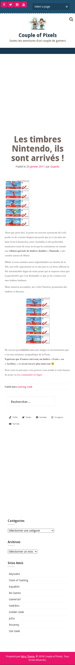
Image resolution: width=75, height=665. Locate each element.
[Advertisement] (37, 93)
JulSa (12, 618)
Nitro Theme (28, 656)
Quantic (54, 166)
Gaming (22, 387)
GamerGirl (15, 599)
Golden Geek (16, 612)
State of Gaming (18, 580)
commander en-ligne (31, 374)
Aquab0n (14, 586)
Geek (29, 387)
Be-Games (15, 593)
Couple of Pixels (37, 35)
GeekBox (14, 605)
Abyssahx (14, 573)
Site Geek (14, 631)
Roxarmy (14, 624)
